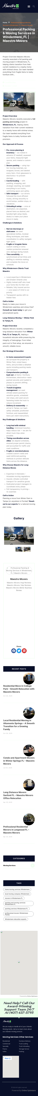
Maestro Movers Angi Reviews (19, 583)
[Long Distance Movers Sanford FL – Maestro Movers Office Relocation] (29, 783)
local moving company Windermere (17, 894)
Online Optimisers (32, 996)
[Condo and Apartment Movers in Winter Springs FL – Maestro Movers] (29, 749)
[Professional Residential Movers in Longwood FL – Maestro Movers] (29, 818)
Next (31, 536)
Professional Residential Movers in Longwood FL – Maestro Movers (16, 829)
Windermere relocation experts (15, 919)
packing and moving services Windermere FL (15, 903)
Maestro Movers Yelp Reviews (19, 585)
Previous (7, 536)
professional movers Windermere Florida (16, 914)
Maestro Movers (19, 579)
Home (5, 22)
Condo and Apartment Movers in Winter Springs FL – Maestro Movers (19, 761)
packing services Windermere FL (16, 909)
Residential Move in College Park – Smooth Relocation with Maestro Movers (18, 689)
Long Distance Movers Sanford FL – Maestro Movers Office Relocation (18, 795)
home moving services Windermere (17, 889)
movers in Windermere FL (14, 898)
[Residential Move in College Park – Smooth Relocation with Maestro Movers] (29, 677)
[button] (29, 6)
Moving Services (18, 865)
